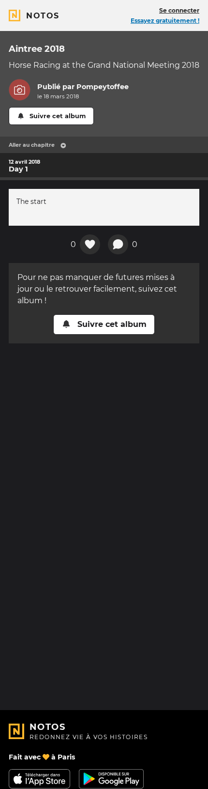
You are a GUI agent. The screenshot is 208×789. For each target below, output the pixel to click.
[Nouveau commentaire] (118, 244)
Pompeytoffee (102, 86)
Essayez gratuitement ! (165, 20)
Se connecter (179, 10)
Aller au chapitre (32, 144)
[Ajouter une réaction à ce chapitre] (90, 244)
